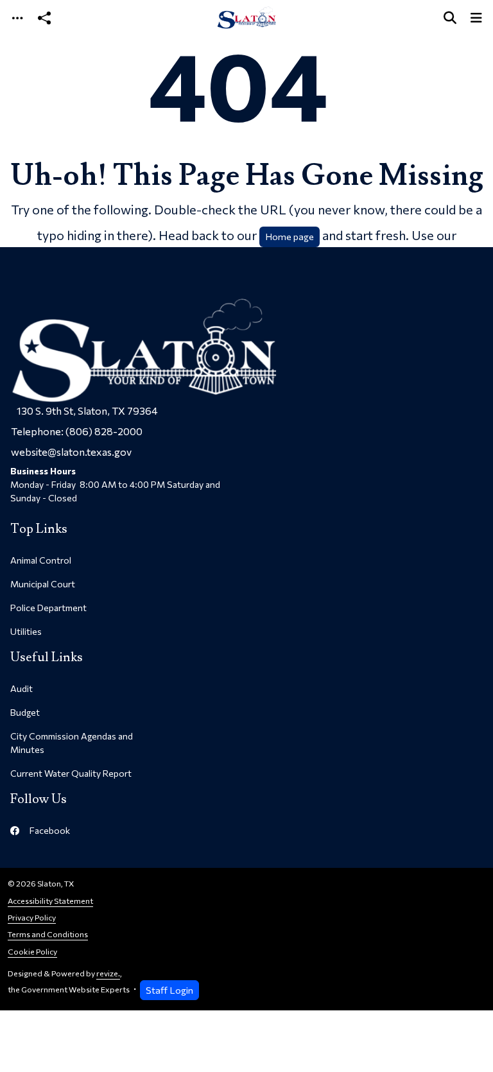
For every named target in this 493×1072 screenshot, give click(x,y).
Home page (289, 236)
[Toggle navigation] (17, 17)
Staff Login (169, 990)
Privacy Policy (32, 917)
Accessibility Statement (50, 901)
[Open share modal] (44, 17)
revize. (108, 973)
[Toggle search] (450, 17)
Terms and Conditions (48, 934)
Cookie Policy (32, 951)
